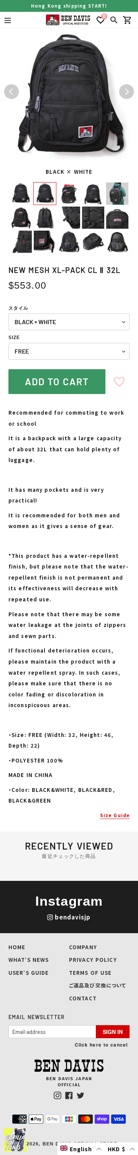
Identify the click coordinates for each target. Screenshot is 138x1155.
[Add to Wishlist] (119, 381)
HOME (16, 947)
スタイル (18, 308)
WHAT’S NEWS (28, 959)
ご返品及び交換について (97, 985)
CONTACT (83, 998)
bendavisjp (72, 917)
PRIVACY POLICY (93, 959)
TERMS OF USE (90, 972)
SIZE (14, 337)
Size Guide (115, 815)
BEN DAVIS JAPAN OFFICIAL (69, 1081)
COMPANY (83, 947)
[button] (81, 1148)
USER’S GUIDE (28, 972)
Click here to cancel (101, 1044)
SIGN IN (113, 1031)
